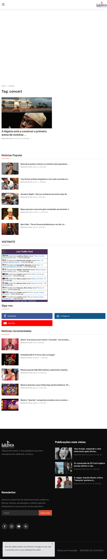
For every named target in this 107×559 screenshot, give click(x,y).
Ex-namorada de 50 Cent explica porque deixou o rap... (89, 464)
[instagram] (12, 526)
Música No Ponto (7, 138)
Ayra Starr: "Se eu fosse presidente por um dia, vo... (43, 224)
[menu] (3, 4)
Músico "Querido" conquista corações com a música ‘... (44, 400)
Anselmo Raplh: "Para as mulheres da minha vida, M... (44, 194)
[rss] (26, 526)
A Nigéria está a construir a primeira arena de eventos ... (24, 133)
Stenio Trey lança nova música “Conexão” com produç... (45, 340)
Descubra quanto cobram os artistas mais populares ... (44, 164)
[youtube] (19, 526)
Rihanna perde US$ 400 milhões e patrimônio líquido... (44, 370)
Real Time (24, 301)
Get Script (17, 301)
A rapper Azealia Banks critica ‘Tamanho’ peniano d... (88, 478)
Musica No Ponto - (38, 279)
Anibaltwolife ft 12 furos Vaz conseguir (37, 355)
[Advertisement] (53, 65)
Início (4, 86)
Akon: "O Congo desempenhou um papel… (22, 265)
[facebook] (5, 526)
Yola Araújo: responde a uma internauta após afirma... (87, 450)
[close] (52, 543)
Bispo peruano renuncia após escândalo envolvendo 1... (45, 209)
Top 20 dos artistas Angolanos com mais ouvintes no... (44, 179)
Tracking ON (32, 301)
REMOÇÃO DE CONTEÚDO (91, 550)
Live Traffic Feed (24, 251)
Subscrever (45, 513)
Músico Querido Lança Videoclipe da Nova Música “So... (45, 385)
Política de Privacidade (67, 550)
